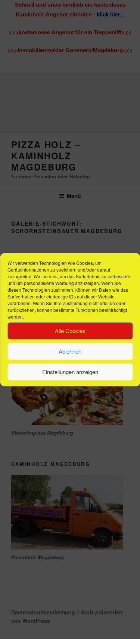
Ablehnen (70, 351)
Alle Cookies (70, 331)
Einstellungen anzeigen (70, 372)
